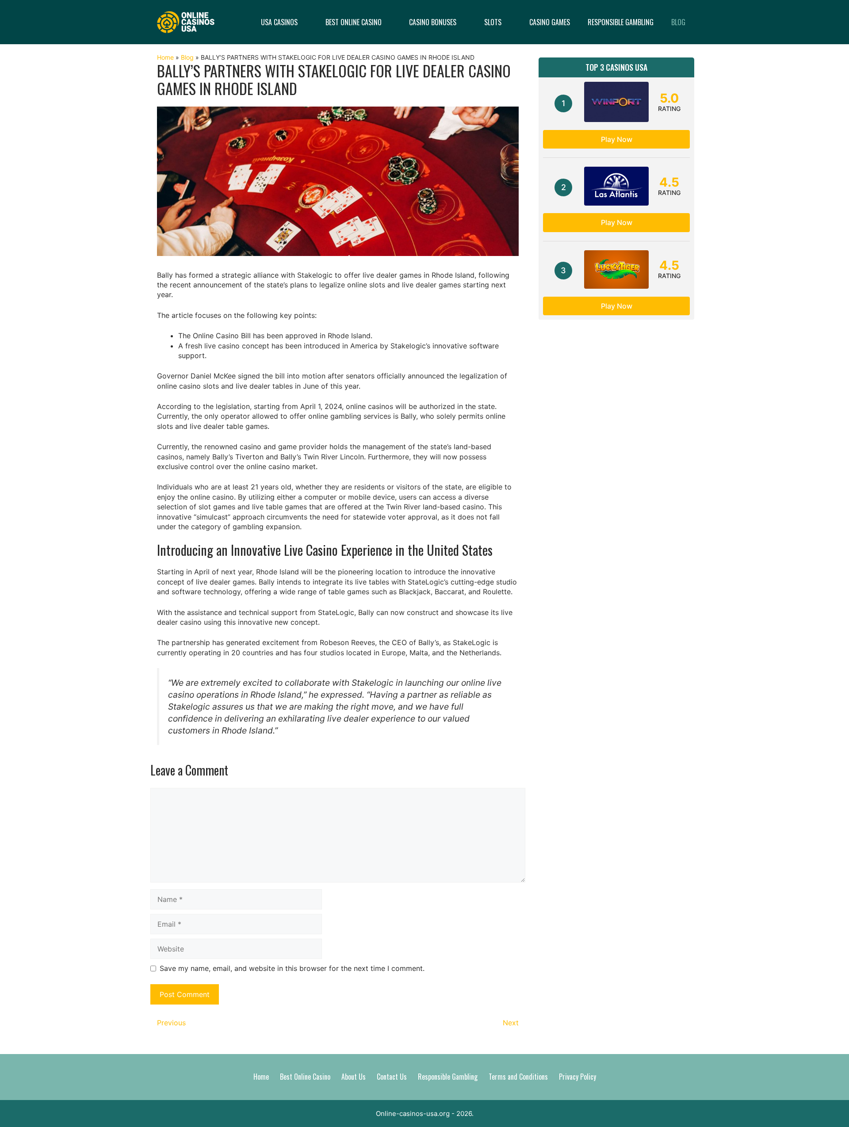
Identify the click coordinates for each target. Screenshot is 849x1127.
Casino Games (549, 22)
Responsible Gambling (621, 22)
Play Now (616, 139)
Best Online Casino (353, 22)
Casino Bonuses (432, 22)
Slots (492, 22)
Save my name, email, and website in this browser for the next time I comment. (292, 968)
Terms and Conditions (518, 1076)
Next (511, 1022)
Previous (171, 1022)
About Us (353, 1076)
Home (165, 57)
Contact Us (392, 1076)
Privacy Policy (577, 1076)
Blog (678, 22)
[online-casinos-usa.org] (186, 21)
